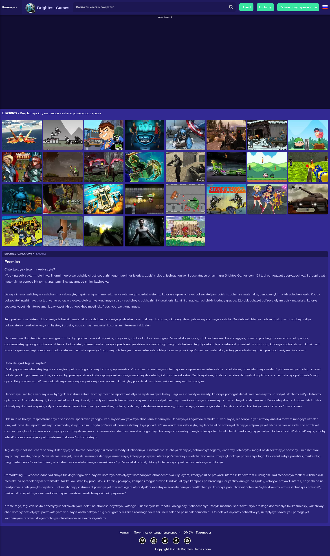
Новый (246, 7)
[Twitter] (165, 541)
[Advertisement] (165, 29)
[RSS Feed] (187, 541)
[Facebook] (176, 541)
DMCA (188, 532)
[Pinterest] (143, 541)
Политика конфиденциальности (157, 532)
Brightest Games (52, 8)
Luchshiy (265, 7)
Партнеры (203, 532)
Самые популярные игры (298, 7)
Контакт (125, 532)
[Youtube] (154, 541)
